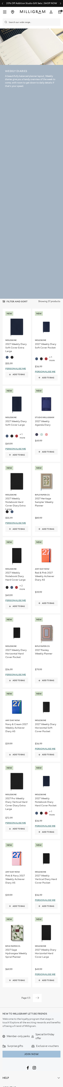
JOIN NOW (31, 1054)
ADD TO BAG (19, 374)
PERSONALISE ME (15, 368)
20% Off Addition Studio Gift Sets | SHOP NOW (31, 3)
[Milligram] (32, 12)
